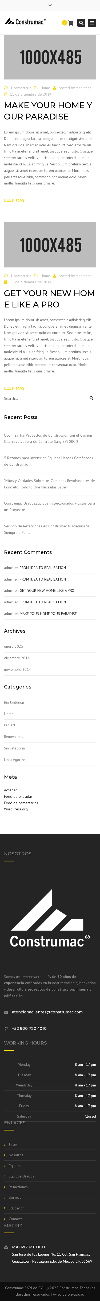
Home (45, 87)
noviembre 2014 (17, 669)
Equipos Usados (21, 1176)
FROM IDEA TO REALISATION (43, 567)
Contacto (16, 1218)
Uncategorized (15, 759)
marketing (83, 87)
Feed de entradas (18, 796)
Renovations (13, 736)
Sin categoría (14, 748)
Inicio (13, 1144)
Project (9, 725)
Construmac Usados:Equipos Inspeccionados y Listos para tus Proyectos (49, 506)
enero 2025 (13, 646)
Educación (17, 1208)
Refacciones (18, 1186)
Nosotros (16, 1155)
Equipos (15, 1165)
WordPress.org (16, 809)
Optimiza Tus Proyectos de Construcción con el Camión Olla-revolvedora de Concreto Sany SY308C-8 (48, 438)
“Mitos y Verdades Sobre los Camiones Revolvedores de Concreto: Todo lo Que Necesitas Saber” (49, 484)
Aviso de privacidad (68, 1294)
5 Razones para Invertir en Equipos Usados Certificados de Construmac (48, 461)
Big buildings (14, 702)
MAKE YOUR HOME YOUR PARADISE (48, 613)
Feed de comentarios (21, 802)
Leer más (14, 200)
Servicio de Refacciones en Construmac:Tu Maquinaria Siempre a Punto (47, 529)
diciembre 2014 (17, 657)
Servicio (15, 1197)
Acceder (10, 790)
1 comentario (20, 87)
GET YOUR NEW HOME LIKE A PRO (47, 590)
